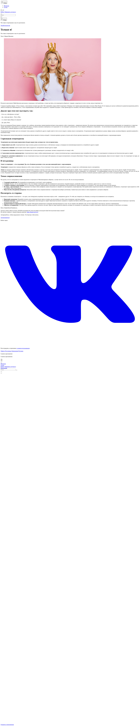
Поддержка (8, 351)
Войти (2, 12)
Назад (5, 3)
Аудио (5, 7)
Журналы (6, 5)
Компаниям (15, 351)
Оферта (3, 351)
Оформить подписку (10, 12)
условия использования (23, 348)
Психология (6, 25)
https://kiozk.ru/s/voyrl (32, 212)
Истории (20, 351)
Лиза (2, 25)
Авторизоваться (5, 217)
